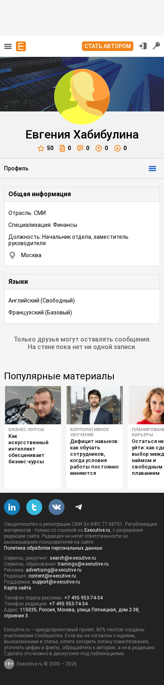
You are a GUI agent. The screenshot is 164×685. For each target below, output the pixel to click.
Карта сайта (17, 588)
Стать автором (107, 46)
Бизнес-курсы (26, 429)
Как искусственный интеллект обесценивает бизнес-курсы (28, 448)
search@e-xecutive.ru (73, 558)
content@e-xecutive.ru (52, 576)
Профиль (16, 168)
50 (50, 148)
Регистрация (156, 46)
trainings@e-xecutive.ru (83, 564)
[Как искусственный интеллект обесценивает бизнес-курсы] (32, 405)
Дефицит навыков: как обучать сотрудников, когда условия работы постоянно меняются (94, 457)
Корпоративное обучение (89, 432)
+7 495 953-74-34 (83, 598)
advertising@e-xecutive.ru (54, 570)
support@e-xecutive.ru (56, 582)
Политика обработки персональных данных (53, 548)
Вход (143, 46)
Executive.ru (97, 530)
